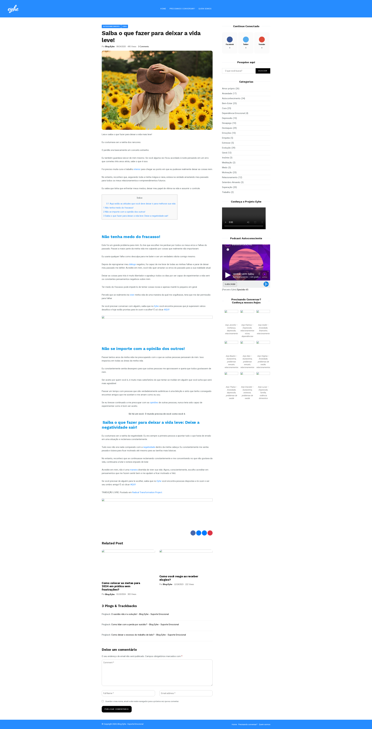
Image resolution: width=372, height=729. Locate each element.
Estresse (226, 143)
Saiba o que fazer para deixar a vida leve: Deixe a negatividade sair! (136, 216)
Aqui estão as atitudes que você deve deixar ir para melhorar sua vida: (141, 203)
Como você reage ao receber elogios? (178, 578)
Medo (224, 167)
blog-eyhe (110, 46)
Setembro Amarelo (231, 182)
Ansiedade (227, 93)
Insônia (225, 157)
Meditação (227, 162)
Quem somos (205, 9)
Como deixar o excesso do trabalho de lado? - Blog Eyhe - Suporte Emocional (148, 634)
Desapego (227, 123)
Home (163, 9)
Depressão (227, 118)
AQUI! (167, 309)
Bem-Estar (227, 103)
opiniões (154, 402)
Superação (227, 187)
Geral (224, 152)
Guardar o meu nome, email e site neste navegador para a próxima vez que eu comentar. (142, 701)
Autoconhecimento (111, 26)
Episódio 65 (242, 289)
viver (132, 295)
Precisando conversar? (182, 9)
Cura (124, 26)
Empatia (226, 138)
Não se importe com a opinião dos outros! (124, 212)
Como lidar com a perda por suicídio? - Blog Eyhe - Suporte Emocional (145, 624)
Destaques (227, 128)
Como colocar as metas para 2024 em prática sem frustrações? (121, 586)
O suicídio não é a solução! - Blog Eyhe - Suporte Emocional (140, 614)
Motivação (227, 172)
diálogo (133, 264)
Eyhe (156, 306)
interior (137, 169)
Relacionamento (230, 177)
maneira (134, 469)
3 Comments (143, 46)
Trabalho (226, 192)
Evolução (226, 147)
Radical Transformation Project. (148, 492)
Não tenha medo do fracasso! (118, 208)
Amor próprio (228, 88)
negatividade (149, 447)
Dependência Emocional (233, 113)
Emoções (226, 133)
